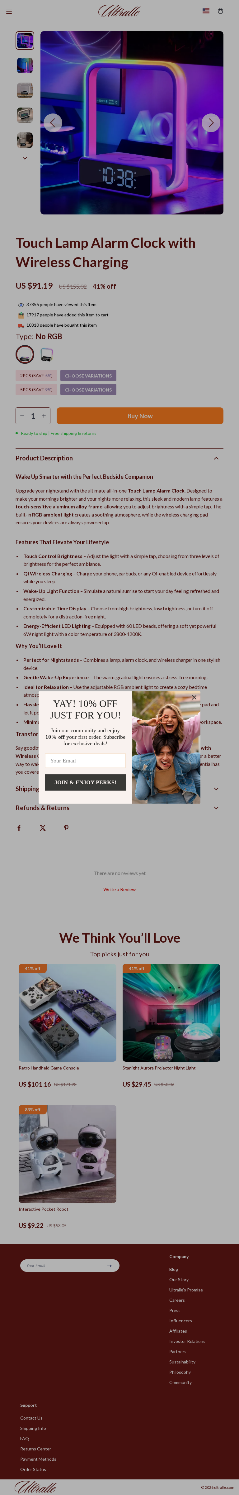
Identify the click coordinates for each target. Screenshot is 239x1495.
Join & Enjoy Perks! (85, 782)
